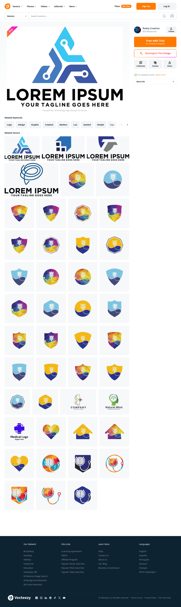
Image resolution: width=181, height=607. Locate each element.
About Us (102, 559)
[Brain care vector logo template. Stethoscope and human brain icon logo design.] (77, 179)
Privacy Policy (150, 597)
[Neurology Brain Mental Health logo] (31, 179)
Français (143, 568)
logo (9, 124)
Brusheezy (29, 551)
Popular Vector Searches (73, 563)
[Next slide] (124, 124)
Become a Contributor (108, 568)
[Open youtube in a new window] (64, 598)
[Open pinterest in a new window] (50, 598)
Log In (167, 6)
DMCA (64, 555)
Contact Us (103, 555)
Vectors (16, 6)
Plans (117, 6)
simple (100, 124)
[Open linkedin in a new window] (46, 598)
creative (49, 124)
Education (28, 568)
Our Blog (102, 563)
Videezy (27, 559)
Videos (44, 6)
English (142, 551)
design (21, 124)
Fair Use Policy (165, 597)
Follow (171, 31)
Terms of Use (136, 597)
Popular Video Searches (72, 572)
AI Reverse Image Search (36, 576)
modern (63, 124)
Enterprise (29, 563)
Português (144, 559)
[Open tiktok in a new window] (55, 598)
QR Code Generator (33, 584)
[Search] (164, 16)
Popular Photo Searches (72, 568)
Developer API (30, 572)
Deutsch (143, 563)
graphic (35, 124)
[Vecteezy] (7, 6)
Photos (30, 6)
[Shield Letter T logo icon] (108, 148)
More (72, 6)
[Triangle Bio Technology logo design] (22, 148)
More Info (141, 81)
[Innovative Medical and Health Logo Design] (19, 431)
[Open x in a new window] (59, 598)
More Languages (147, 572)
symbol (87, 124)
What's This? (161, 75)
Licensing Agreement (71, 551)
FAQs (100, 551)
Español (143, 555)
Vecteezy (28, 555)
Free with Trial (155, 42)
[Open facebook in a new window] (36, 598)
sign (112, 124)
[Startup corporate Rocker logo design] (63, 148)
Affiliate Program (69, 559)
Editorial (58, 6)
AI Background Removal (35, 580)
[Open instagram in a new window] (41, 598)
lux (75, 124)
